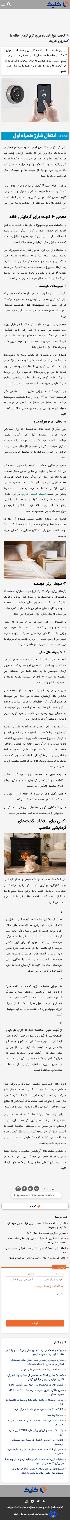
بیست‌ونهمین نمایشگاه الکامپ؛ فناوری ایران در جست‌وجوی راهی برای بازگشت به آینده (38, 1471)
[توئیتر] (30, 1189)
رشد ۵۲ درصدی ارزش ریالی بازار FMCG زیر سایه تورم (36, 1432)
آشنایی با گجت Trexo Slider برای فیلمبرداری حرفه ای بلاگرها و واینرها (36, 1225)
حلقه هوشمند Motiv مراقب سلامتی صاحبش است (37, 1258)
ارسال (35, 1323)
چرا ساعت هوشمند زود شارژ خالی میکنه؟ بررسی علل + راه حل (34, 1423)
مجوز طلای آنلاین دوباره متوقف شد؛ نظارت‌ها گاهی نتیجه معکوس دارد (35, 1392)
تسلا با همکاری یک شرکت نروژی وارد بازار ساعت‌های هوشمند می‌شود (37, 1241)
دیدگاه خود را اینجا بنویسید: (49, 1286)
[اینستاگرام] (26, 1502)
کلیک (16, 1507)
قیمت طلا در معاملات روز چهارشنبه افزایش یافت (35, 1385)
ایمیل (31, 1274)
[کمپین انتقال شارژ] (35, 136)
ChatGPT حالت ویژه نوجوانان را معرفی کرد (39, 1410)
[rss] (44, 1502)
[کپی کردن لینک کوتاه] (35, 1195)
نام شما (60, 1274)
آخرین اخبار (60, 1342)
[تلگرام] (36, 1189)
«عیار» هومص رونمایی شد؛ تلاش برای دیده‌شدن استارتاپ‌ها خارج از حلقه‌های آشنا (37, 1362)
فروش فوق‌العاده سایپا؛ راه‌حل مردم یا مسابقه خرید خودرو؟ (34, 1452)
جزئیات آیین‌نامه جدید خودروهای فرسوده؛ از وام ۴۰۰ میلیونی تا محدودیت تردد (34, 1461)
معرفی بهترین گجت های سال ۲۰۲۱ (46, 1233)
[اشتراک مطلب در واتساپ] (18, 1188)
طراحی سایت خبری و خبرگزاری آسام (31, 1514)
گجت (33, 1206)
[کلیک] (58, 4)
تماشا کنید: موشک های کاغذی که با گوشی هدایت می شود (35, 1250)
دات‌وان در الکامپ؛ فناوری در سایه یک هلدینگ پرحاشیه (37, 1442)
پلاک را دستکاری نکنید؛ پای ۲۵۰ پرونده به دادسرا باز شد (34, 1402)
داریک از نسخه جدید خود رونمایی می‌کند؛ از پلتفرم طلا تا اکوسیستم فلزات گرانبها (35, 1352)
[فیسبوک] (24, 1189)
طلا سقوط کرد (55, 1415)
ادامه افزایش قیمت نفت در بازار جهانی (41, 1370)
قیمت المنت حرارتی (33, 494)
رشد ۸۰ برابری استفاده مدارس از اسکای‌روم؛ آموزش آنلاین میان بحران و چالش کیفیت (35, 1377)
